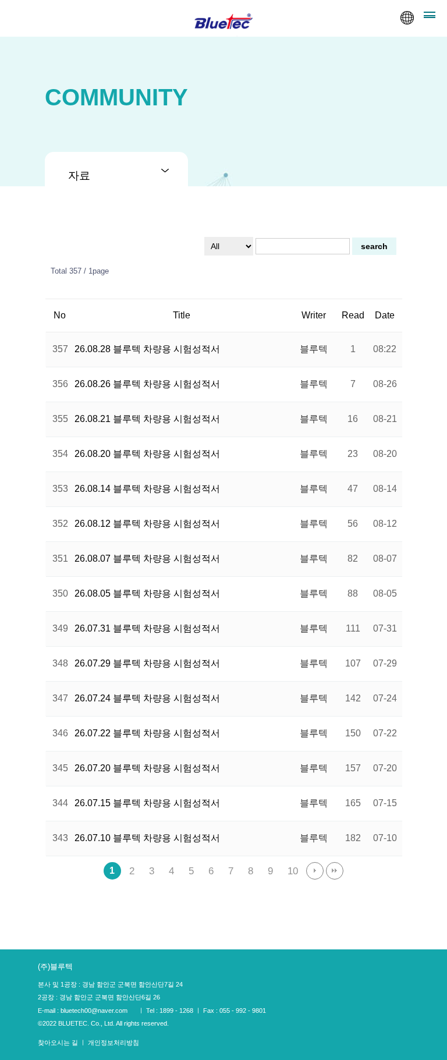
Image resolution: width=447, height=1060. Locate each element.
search (374, 246)
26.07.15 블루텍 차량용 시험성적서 (147, 803)
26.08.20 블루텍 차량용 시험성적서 (147, 454)
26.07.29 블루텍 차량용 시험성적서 (147, 663)
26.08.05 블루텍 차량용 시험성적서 (147, 593)
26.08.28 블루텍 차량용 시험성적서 (147, 349)
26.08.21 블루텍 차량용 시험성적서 (147, 419)
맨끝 (334, 871)
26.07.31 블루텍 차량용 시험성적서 (147, 628)
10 (293, 871)
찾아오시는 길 (59, 1042)
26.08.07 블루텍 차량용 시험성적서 (147, 558)
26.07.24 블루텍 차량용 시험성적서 (147, 698)
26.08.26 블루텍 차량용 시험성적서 (147, 384)
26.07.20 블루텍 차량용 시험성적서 (147, 768)
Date (385, 315)
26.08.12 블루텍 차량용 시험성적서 (147, 524)
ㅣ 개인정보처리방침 (109, 1042)
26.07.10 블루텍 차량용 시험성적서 (147, 838)
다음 (315, 871)
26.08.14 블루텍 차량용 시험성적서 (147, 489)
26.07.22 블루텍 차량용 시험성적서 (147, 733)
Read (353, 315)
